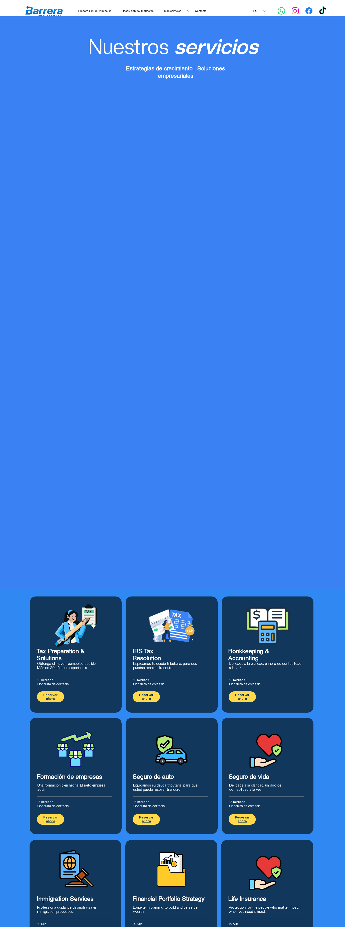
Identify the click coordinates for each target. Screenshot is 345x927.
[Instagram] (295, 11)
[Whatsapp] (281, 11)
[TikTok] (322, 11)
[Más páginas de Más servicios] (188, 11)
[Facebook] (309, 11)
